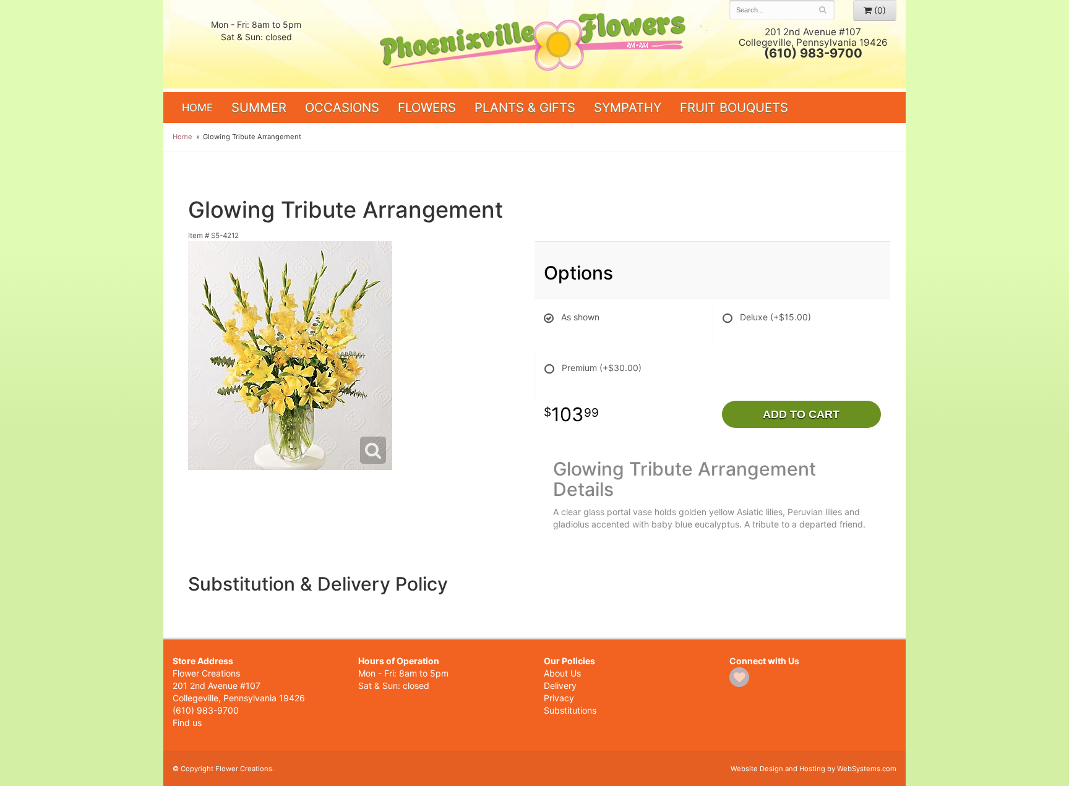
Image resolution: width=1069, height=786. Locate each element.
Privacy (559, 698)
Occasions (342, 107)
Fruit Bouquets (734, 107)
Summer (258, 107)
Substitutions (570, 710)
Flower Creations (534, 45)
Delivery (560, 685)
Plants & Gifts (524, 107)
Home (197, 107)
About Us (562, 673)
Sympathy (627, 107)
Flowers (427, 107)
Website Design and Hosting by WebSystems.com (813, 768)
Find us (187, 722)
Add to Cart (801, 414)
